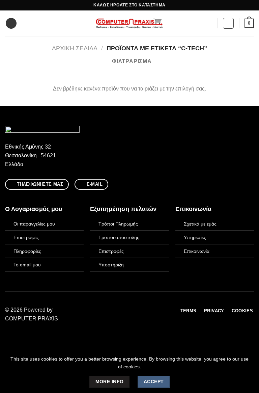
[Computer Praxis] (129, 23)
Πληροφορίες (27, 251)
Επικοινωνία (196, 251)
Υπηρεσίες (195, 237)
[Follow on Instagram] (125, 310)
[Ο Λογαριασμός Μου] (228, 23)
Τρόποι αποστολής (118, 237)
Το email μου (27, 264)
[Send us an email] (133, 310)
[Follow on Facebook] (117, 310)
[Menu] (11, 23)
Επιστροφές (26, 237)
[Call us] (142, 310)
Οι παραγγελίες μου (34, 224)
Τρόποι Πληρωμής (118, 224)
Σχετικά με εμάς (200, 224)
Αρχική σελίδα (74, 48)
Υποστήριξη (111, 264)
